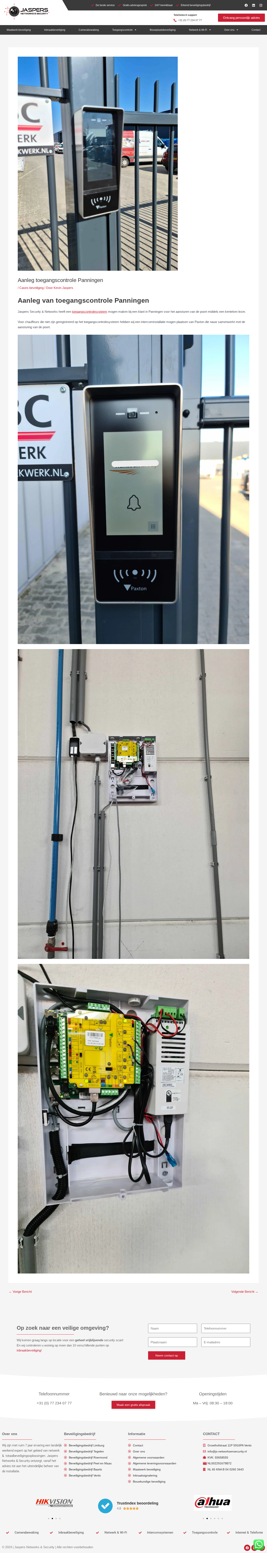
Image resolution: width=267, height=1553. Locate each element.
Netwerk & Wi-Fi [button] (198, 29)
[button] (48, 1518)
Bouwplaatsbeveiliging (163, 29)
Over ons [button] (229, 29)
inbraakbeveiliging (29, 1350)
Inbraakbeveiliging (54, 29)
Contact (256, 29)
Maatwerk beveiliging (19, 29)
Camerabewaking (89, 29)
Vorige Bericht (20, 1291)
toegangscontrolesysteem (89, 311)
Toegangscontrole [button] (122, 29)
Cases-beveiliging (31, 288)
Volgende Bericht (244, 1291)
